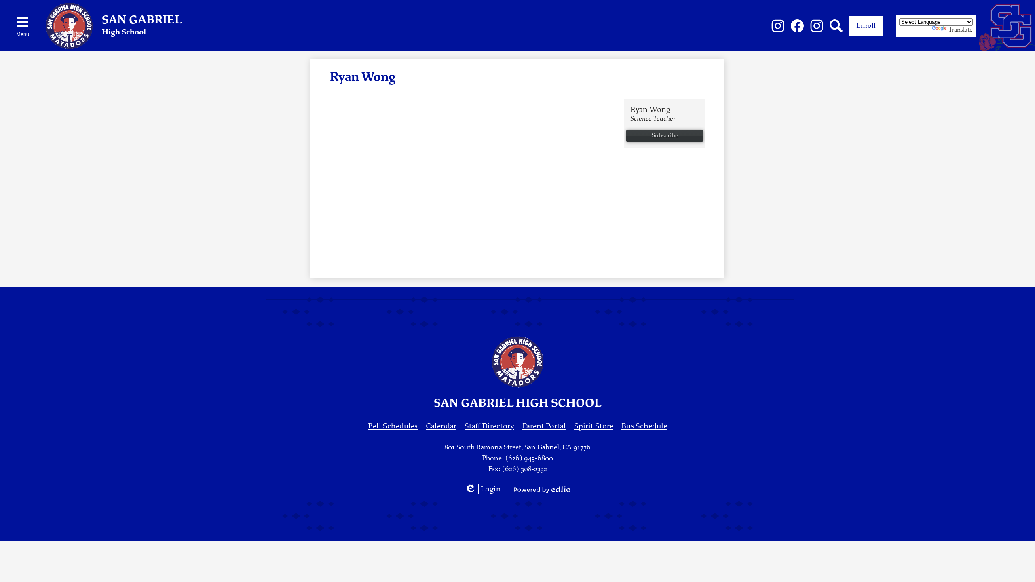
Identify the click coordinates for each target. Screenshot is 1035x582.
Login (483, 489)
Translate (960, 30)
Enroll (866, 25)
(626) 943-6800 (529, 458)
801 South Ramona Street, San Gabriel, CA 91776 (517, 447)
